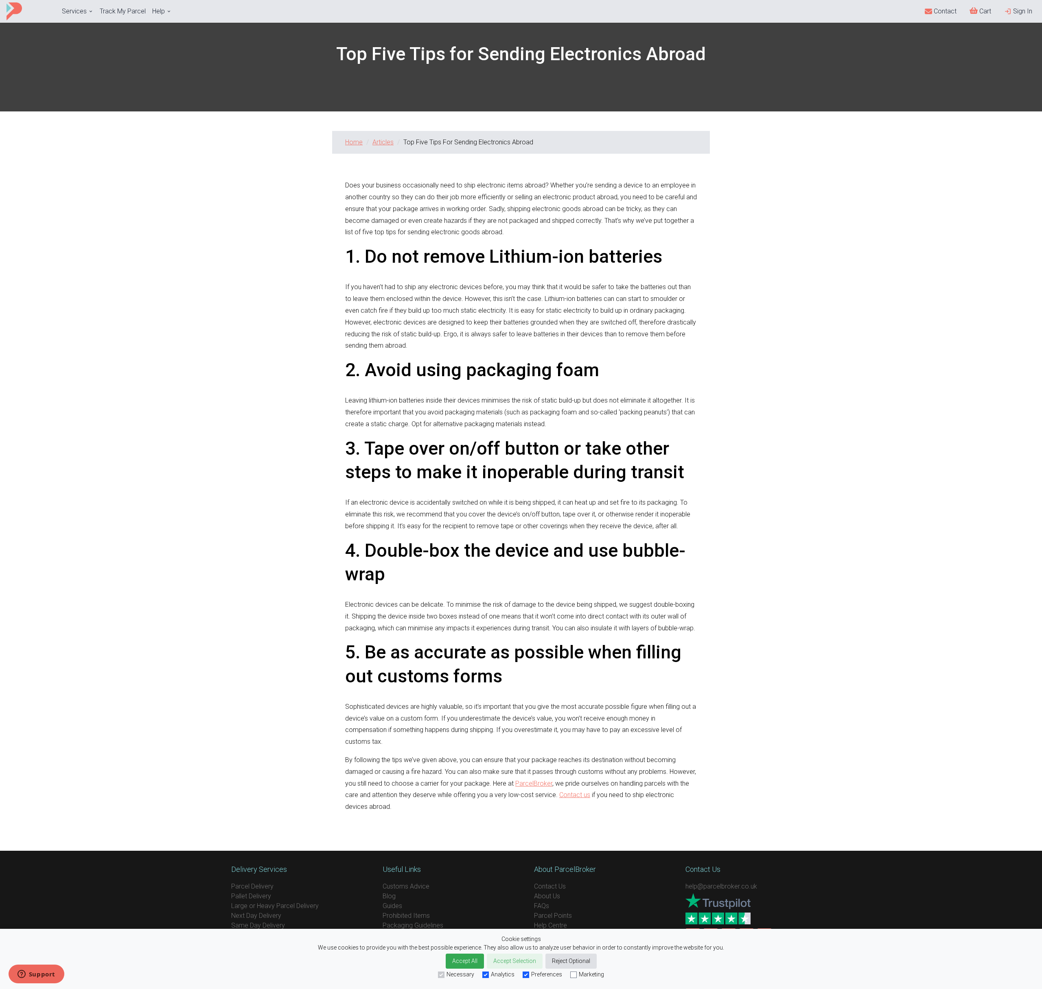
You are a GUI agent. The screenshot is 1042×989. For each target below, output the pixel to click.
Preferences (546, 974)
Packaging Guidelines (413, 925)
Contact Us (550, 886)
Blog (389, 896)
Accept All (464, 961)
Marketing (591, 974)
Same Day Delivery (258, 925)
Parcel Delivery (252, 886)
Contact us (574, 795)
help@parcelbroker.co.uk (721, 886)
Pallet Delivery (251, 896)
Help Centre (550, 925)
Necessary (460, 974)
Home (354, 142)
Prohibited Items (406, 915)
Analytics (502, 974)
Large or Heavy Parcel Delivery (275, 906)
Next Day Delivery (256, 915)
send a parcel (521, 835)
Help (158, 11)
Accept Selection (514, 961)
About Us (547, 896)
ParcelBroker (533, 783)
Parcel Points (553, 915)
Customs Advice (406, 886)
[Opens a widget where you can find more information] (36, 975)
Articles (383, 142)
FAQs (541, 906)
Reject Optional (571, 961)
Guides (392, 906)
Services (74, 11)
